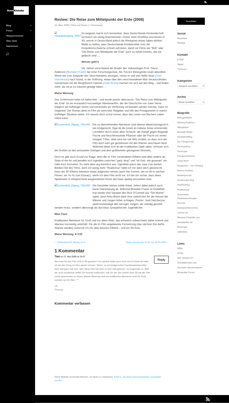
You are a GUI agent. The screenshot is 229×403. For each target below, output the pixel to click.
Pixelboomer (183, 189)
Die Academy (183, 146)
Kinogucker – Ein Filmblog (190, 165)
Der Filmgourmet (185, 141)
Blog (8, 25)
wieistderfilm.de (185, 222)
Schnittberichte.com (187, 262)
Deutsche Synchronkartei (189, 267)
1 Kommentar (96, 25)
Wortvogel (182, 227)
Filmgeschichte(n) (186, 156)
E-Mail (180, 59)
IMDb (180, 248)
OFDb (180, 253)
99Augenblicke (184, 117)
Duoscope (182, 151)
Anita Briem (110, 83)
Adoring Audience (186, 122)
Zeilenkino (182, 232)
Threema (181, 69)
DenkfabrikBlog (184, 137)
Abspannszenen (15, 36)
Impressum (12, 46)
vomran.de (182, 212)
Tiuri (57, 256)
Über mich (11, 41)
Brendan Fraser (76, 71)
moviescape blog (185, 180)
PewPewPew (183, 185)
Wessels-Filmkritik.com (188, 217)
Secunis (181, 203)
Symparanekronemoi (187, 207)
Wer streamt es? (185, 258)
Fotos (9, 30)
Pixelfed (181, 43)
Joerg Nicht (182, 161)
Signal (180, 64)
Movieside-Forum (186, 272)
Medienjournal (184, 175)
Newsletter (191, 21)
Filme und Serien (79, 25)
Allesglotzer (183, 127)
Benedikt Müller (185, 132)
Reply (161, 259)
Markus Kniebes (185, 170)
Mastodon (182, 38)
